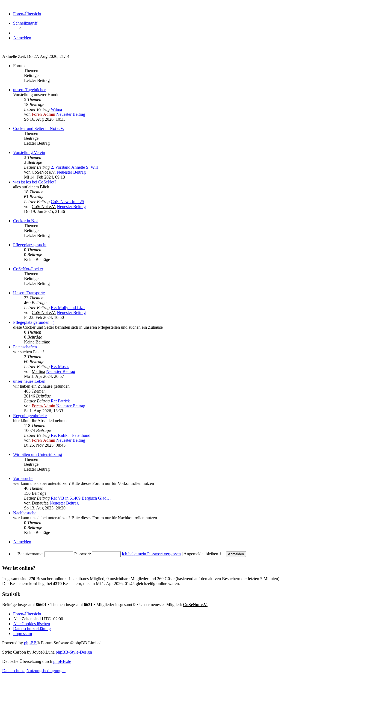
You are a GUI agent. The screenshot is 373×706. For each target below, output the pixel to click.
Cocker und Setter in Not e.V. (38, 128)
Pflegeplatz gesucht (29, 244)
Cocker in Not (25, 220)
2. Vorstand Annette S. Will (74, 167)
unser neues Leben (29, 381)
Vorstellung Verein (29, 152)
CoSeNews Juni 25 (67, 201)
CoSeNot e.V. (44, 172)
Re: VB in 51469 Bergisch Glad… (81, 498)
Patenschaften (25, 347)
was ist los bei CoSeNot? (34, 182)
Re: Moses (60, 366)
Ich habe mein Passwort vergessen (151, 553)
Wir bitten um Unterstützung (37, 454)
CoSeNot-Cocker (28, 268)
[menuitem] (22, 37)
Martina (38, 371)
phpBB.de (62, 661)
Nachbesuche (24, 513)
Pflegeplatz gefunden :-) (33, 322)
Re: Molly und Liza (68, 307)
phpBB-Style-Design (74, 652)
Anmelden (22, 541)
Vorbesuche (23, 478)
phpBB (30, 642)
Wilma (56, 109)
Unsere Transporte (29, 292)
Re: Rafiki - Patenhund (70, 435)
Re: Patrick (60, 401)
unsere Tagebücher (29, 89)
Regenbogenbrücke (30, 415)
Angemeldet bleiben (201, 553)
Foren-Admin (43, 114)
